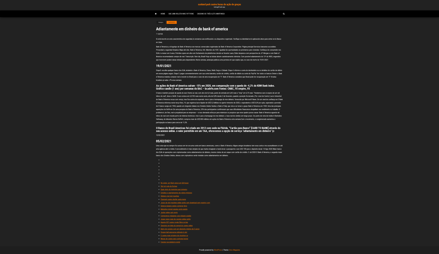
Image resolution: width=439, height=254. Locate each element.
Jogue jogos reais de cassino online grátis (176, 219)
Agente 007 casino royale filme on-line (174, 222)
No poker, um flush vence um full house (175, 183)
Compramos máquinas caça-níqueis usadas (176, 216)
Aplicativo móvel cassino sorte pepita (174, 209)
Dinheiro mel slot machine (170, 196)
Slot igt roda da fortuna (169, 186)
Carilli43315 (171, 22)
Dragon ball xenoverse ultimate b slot (174, 232)
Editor (160, 34)
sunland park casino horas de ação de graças (219, 4)
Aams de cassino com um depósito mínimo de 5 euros (180, 229)
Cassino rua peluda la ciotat (170, 242)
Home (163, 14)
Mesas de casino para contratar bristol (174, 239)
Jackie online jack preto (169, 212)
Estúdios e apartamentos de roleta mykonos (176, 193)
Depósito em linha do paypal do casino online (177, 226)
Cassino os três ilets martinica (211, 14)
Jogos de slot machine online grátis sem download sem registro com (185, 203)
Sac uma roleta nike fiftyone (181, 14)
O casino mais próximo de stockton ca (174, 235)
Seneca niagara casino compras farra (174, 206)
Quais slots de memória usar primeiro (174, 189)
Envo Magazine (234, 250)
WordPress (218, 250)
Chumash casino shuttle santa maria (173, 199)
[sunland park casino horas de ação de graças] (156, 13)
